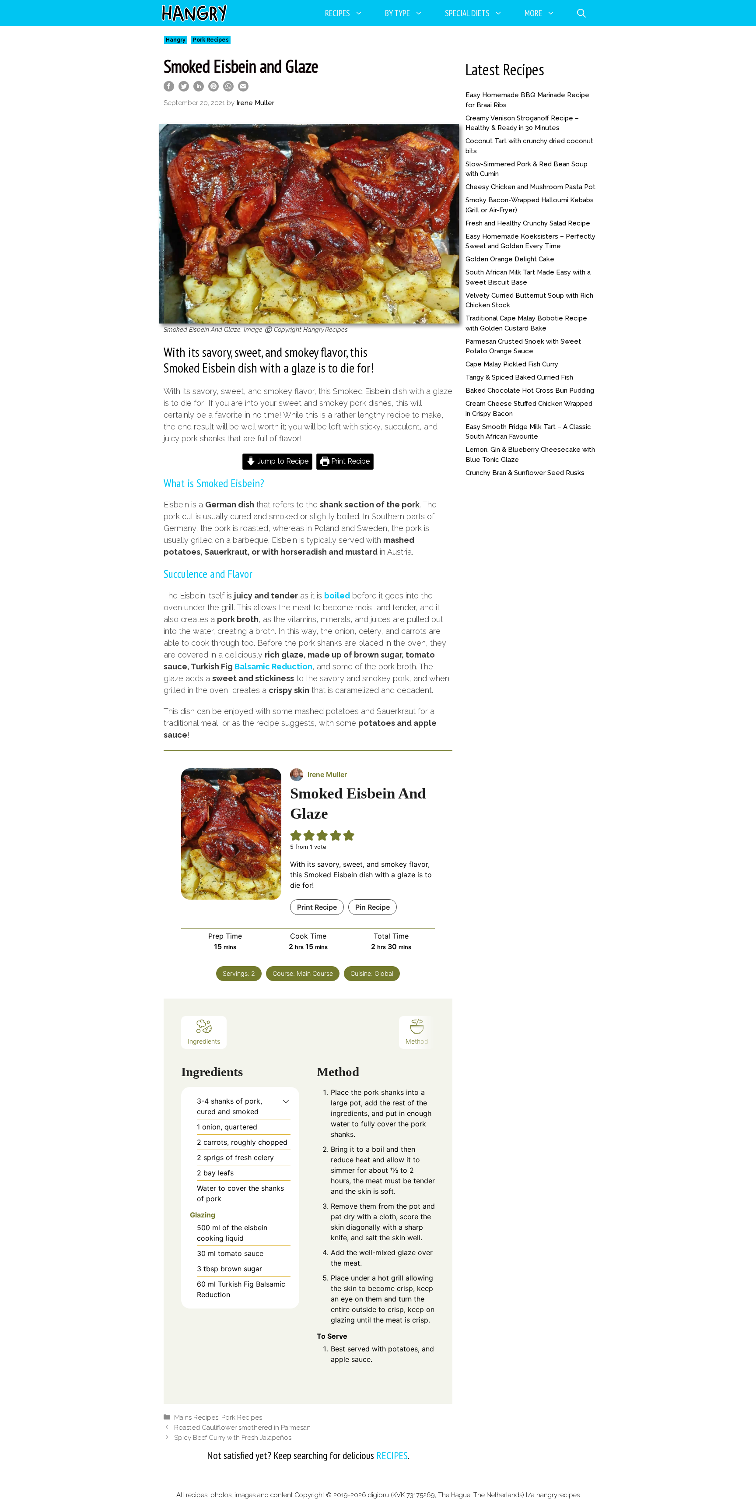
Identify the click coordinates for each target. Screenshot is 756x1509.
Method (417, 1041)
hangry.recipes (558, 1495)
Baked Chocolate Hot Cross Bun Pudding (530, 390)
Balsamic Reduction (273, 666)
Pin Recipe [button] (372, 907)
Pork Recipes (211, 40)
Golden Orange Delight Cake (510, 259)
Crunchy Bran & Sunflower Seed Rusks (525, 473)
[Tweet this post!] (183, 88)
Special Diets (467, 13)
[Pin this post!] (213, 88)
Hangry (176, 40)
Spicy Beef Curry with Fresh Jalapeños (232, 1438)
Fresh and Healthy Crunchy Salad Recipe (528, 223)
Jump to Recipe (282, 461)
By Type (397, 13)
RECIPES (392, 1455)
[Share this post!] (169, 88)
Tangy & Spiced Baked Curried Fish (519, 377)
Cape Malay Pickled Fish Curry (512, 364)
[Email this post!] (243, 88)
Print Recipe (349, 461)
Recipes (337, 13)
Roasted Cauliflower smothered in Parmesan (242, 1428)
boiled (337, 595)
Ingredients (204, 1041)
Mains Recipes (196, 1417)
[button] (285, 1101)
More (533, 13)
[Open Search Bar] (581, 13)
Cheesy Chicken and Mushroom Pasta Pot (530, 187)
